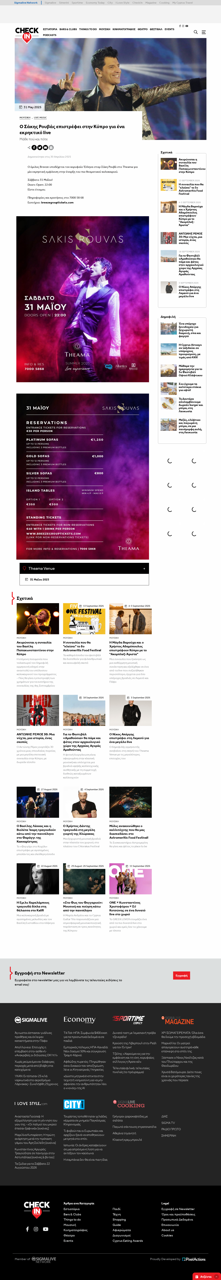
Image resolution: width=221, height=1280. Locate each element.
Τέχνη (117, 1214)
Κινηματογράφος (76, 1230)
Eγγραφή (182, 975)
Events (68, 1241)
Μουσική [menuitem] (104, 29)
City (110, 2)
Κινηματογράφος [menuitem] (124, 29)
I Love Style (122, 2)
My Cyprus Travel (182, 2)
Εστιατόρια (72, 1209)
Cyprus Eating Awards (128, 1241)
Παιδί (117, 1209)
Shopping (119, 1219)
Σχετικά (25, 598)
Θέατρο (69, 1235)
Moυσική (70, 1225)
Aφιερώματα (122, 1230)
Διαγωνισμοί (122, 1235)
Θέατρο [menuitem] (143, 29)
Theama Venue (41, 568)
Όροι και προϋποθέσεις (178, 1214)
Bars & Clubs (72, 1214)
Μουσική (25, 117)
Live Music (40, 117)
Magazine (150, 2)
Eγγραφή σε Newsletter (178, 1209)
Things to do (72, 1219)
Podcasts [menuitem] (49, 35)
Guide (117, 1225)
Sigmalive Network (26, 2)
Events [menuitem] (169, 29)
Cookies (167, 1235)
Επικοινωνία (170, 1225)
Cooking (164, 2)
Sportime (77, 2)
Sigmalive (50, 2)
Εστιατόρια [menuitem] (50, 29)
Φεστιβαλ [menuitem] (156, 29)
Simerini (64, 2)
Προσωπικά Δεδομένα (177, 1219)
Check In (138, 2)
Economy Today (95, 2)
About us (167, 1230)
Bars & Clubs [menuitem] (68, 29)
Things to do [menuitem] (88, 29)
